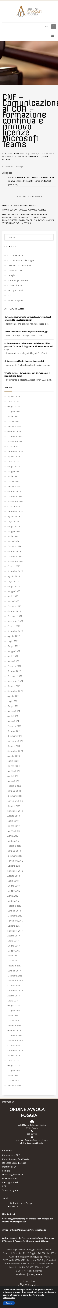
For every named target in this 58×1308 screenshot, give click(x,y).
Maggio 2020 (13, 771)
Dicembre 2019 (14, 795)
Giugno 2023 (13, 586)
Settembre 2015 (15, 1050)
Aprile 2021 (12, 716)
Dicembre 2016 (14, 975)
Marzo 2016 (13, 1020)
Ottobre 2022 (13, 626)
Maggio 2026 (13, 411)
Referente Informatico (15, 154)
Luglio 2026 (13, 401)
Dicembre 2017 (14, 915)
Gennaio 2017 (14, 970)
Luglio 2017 (13, 940)
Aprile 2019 (12, 835)
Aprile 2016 (12, 1015)
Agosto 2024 (13, 516)
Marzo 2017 (13, 960)
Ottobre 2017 (13, 925)
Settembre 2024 (15, 511)
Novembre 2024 (15, 501)
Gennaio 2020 (14, 790)
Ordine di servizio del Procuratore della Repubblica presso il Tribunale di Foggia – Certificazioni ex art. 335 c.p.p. (28, 346)
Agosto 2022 (13, 636)
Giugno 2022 (13, 646)
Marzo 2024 (13, 541)
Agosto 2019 (13, 815)
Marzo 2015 (13, 1080)
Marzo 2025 (13, 481)
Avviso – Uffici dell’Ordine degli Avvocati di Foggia (26, 331)
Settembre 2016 (15, 990)
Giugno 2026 (13, 406)
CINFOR (14, 1206)
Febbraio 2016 (14, 1025)
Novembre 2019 (15, 801)
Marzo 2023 (13, 601)
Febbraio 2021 (14, 726)
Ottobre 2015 (13, 1045)
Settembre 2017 (15, 930)
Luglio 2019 (13, 820)
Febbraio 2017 (14, 965)
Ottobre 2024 (13, 506)
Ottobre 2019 (13, 806)
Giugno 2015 (13, 1065)
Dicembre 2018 (14, 855)
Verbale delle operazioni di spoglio (19, 205)
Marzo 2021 (13, 721)
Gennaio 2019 (14, 850)
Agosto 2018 (13, 875)
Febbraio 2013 (14, 1085)
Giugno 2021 (13, 706)
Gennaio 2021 (14, 731)
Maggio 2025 (13, 471)
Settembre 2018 (15, 870)
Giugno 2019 (13, 825)
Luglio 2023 (13, 581)
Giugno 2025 (13, 466)
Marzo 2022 (13, 661)
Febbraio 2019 (14, 845)
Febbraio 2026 (14, 426)
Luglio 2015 (13, 1060)
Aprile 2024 (12, 536)
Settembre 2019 (15, 810)
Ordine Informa (14, 285)
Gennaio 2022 (14, 671)
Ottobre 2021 (13, 686)
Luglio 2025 (13, 461)
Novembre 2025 (15, 441)
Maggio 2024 (13, 531)
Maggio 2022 (13, 651)
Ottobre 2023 (13, 566)
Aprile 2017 (12, 955)
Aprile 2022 (12, 656)
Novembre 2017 (15, 920)
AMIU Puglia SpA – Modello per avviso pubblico (24, 210)
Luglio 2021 (13, 701)
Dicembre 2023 (14, 556)
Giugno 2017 (13, 945)
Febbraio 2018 (14, 905)
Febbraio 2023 (14, 606)
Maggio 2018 (13, 890)
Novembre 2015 (15, 1040)
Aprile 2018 (12, 895)
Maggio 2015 (13, 1070)
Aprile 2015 (12, 1075)
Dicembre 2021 (14, 676)
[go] (50, 237)
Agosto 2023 (13, 576)
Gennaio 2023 (14, 611)
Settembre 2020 (15, 751)
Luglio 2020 (13, 760)
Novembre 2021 (15, 681)
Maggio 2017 (13, 950)
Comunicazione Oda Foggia (29, 156)
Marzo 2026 (13, 421)
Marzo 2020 (13, 781)
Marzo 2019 (13, 840)
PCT (9, 295)
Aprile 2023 (12, 596)
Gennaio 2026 (14, 431)
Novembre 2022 (15, 621)
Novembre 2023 (15, 561)
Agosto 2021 (13, 696)
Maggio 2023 (13, 591)
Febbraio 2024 (14, 546)
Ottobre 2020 (13, 746)
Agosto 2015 (13, 1055)
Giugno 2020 (13, 766)
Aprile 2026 (12, 416)
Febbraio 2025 (14, 486)
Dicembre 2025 (14, 436)
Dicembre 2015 (14, 1035)
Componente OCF (16, 255)
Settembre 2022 (15, 631)
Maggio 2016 (13, 1010)
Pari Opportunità (15, 290)
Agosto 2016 (13, 995)
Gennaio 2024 (14, 551)
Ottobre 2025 (13, 446)
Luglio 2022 (13, 641)
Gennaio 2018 (14, 910)
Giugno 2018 (13, 885)
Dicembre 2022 (14, 616)
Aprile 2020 (12, 776)
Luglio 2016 (13, 1000)
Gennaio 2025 (14, 491)
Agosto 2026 (13, 396)
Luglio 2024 (13, 521)
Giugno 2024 (13, 526)
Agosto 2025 (13, 456)
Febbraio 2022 (14, 666)
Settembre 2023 (15, 571)
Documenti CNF (15, 270)
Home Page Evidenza (17, 280)
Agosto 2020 (13, 756)
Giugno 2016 (13, 1005)
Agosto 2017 (13, 935)
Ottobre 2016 (13, 985)
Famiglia (11, 275)
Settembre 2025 (15, 451)
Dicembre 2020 (14, 736)
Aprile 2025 (12, 476)
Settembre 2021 (15, 691)
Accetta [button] (9, 1303)
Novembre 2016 (15, 980)
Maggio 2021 (13, 711)
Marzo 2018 (13, 900)
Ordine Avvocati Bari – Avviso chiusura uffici (24, 361)
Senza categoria (15, 300)
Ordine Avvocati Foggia (21, 1203)
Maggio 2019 (13, 831)
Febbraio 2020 (14, 785)
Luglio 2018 (13, 880)
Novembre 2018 (15, 860)
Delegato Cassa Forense (19, 265)
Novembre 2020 (15, 741)
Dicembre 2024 (14, 496)
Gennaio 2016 (14, 1030)
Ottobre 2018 (13, 865)
